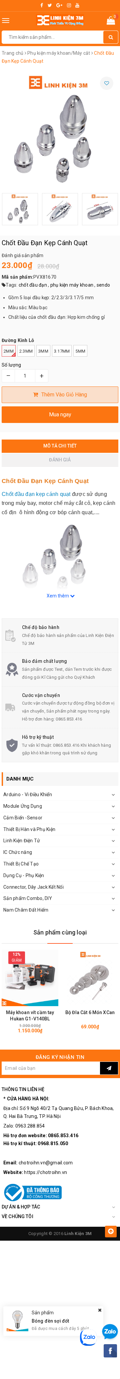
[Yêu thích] (106, 83)
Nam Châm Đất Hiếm (25, 910)
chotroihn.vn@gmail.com (46, 1162)
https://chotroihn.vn (45, 1172)
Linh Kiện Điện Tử (21, 840)
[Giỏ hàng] (111, 22)
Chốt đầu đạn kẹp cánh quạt (36, 494)
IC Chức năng (17, 852)
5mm (80, 351)
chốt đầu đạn (33, 285)
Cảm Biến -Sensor (22, 817)
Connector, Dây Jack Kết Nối (33, 887)
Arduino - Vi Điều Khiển (27, 794)
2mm (9, 351)
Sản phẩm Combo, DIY (27, 898)
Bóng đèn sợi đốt (50, 1321)
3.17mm (62, 351)
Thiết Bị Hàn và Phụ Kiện (29, 829)
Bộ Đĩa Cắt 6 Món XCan (90, 1012)
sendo (103, 285)
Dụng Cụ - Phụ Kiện (23, 875)
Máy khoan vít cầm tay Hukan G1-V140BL (30, 1015)
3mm (43, 351)
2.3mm (26, 351)
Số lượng (11, 365)
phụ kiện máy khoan (72, 285)
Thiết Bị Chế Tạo (21, 863)
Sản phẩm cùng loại (60, 932)
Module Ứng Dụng (22, 806)
